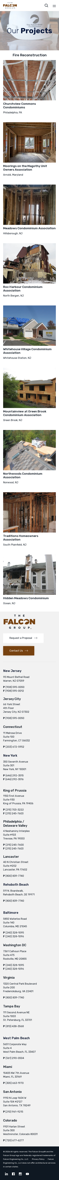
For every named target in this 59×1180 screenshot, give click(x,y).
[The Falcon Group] (10, 5)
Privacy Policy (38, 1159)
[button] (23, 638)
